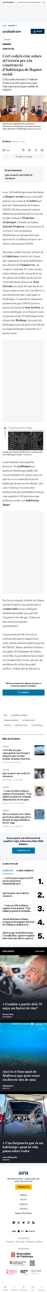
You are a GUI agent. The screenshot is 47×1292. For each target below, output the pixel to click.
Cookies (39, 1241)
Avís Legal (20, 1241)
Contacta (24, 1208)
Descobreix (8, 951)
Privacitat (10, 1241)
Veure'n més (39, 951)
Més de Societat (11, 738)
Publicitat (23, 1204)
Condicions (29, 1241)
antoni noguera (29, 720)
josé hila (7, 725)
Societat (7, 39)
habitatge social (21, 725)
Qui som (23, 1199)
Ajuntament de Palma (19, 715)
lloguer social (37, 725)
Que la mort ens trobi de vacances (18, 177)
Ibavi (5, 715)
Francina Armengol (11, 720)
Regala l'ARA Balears (23, 1213)
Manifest (23, 1195)
